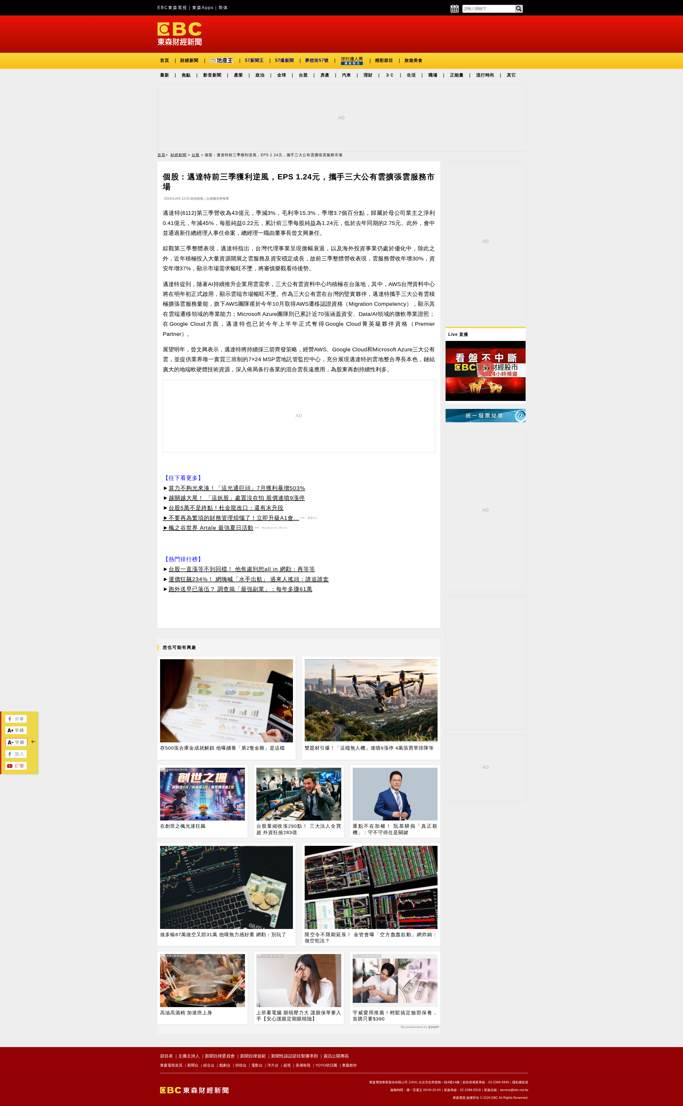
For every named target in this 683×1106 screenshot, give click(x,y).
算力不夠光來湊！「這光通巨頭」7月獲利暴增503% (237, 488)
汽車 (346, 75)
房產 (324, 75)
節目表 (166, 1056)
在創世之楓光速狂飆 (183, 826)
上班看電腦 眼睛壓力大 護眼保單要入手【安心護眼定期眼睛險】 (298, 1015)
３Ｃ (389, 75)
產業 (238, 75)
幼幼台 (241, 1065)
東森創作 (349, 1065)
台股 (303, 75)
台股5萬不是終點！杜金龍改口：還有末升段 (226, 508)
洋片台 (273, 1065)
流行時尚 (485, 75)
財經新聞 (189, 60)
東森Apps (203, 7)
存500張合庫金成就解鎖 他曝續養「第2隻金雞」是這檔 (222, 748)
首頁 (164, 60)
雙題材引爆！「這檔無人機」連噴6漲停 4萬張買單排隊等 (369, 748)
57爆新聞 (284, 60)
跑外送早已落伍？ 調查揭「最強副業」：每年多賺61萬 (240, 589)
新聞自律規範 (253, 1056)
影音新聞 (212, 75)
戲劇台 (225, 1065)
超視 (287, 1065)
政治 (260, 75)
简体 (223, 7)
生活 (411, 75)
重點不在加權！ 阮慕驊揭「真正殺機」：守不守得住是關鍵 (395, 829)
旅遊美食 (413, 60)
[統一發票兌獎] (486, 421)
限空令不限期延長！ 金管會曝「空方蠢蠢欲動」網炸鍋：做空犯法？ (371, 937)
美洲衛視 (303, 1065)
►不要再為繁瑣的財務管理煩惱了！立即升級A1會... (231, 518)
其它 (511, 75)
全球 (281, 75)
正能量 (457, 75)
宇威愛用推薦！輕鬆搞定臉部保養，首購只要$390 (395, 1015)
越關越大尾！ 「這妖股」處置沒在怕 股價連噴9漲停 (237, 498)
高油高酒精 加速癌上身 (186, 1012)
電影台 (257, 1065)
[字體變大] (16, 732)
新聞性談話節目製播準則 (294, 1056)
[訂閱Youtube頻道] (16, 768)
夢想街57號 (317, 60)
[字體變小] (16, 745)
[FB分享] (16, 721)
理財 (368, 75)
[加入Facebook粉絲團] (16, 756)
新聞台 (192, 1065)
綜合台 (209, 1065)
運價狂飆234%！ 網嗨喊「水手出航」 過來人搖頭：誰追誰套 (249, 579)
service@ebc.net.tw (514, 1090)
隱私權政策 (520, 1082)
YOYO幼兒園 (326, 1065)
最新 (164, 75)
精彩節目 (384, 60)
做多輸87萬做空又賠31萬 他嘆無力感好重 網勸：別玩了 (223, 934)
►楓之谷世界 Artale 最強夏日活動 (208, 528)
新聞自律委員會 (220, 1056)
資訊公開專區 (336, 1056)
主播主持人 (189, 1056)
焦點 (186, 75)
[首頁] (179, 33)
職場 (433, 75)
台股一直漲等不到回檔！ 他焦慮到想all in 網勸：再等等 (242, 569)
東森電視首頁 (171, 1065)
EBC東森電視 (172, 7)
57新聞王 (254, 60)
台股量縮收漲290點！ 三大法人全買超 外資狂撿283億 (298, 829)
